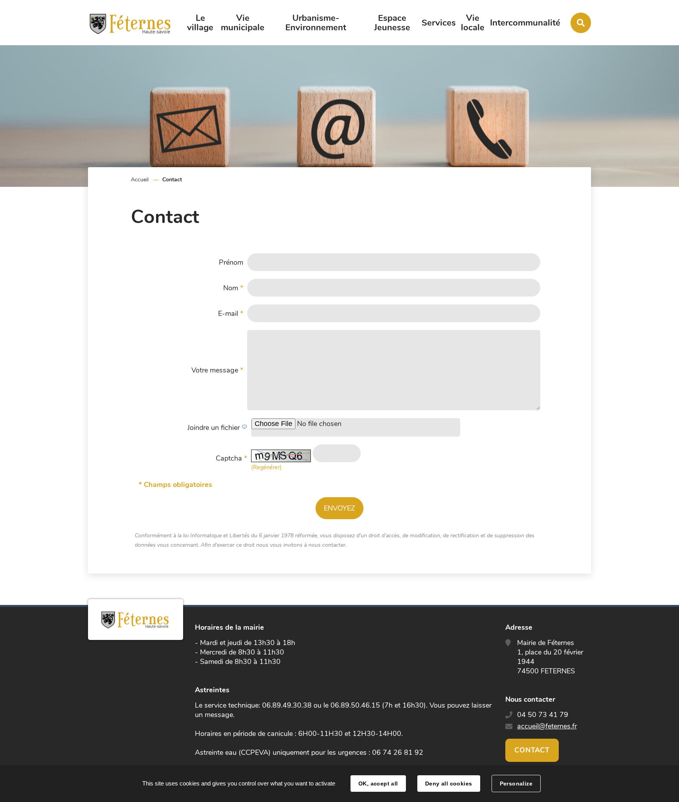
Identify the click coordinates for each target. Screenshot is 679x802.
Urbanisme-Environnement (315, 22)
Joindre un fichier (214, 427)
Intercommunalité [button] (525, 23)
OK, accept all (378, 783)
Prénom (231, 262)
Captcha (231, 458)
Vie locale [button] (472, 22)
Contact (532, 750)
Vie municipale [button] (242, 22)
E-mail (230, 313)
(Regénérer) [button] (266, 467)
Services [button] (439, 23)
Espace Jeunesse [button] (392, 22)
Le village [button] (200, 22)
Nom (233, 288)
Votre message (217, 370)
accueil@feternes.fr (547, 726)
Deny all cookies (448, 783)
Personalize (516, 783)
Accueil (140, 179)
